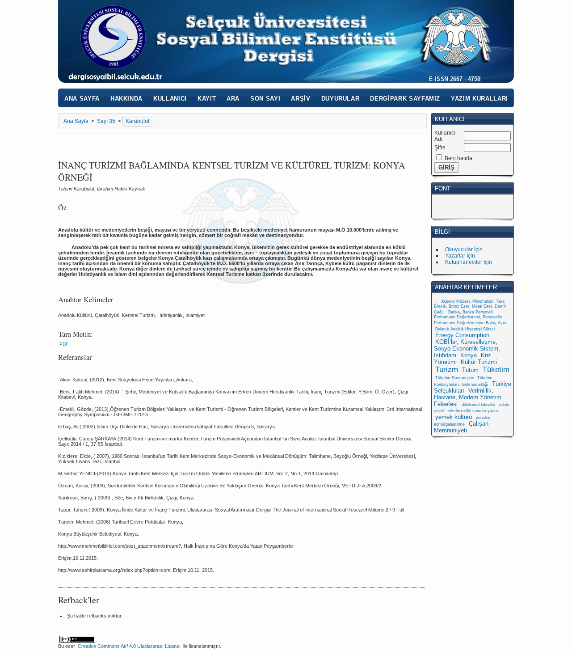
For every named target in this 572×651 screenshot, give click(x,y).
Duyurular (340, 98)
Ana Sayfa (82, 98)
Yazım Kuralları (479, 98)
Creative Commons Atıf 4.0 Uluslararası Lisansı (129, 646)
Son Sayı (265, 98)
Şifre (440, 147)
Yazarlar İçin (460, 256)
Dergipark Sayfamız (405, 98)
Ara (233, 98)
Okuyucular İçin (464, 249)
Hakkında (126, 98)
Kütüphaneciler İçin (468, 262)
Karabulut (137, 121)
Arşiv (300, 98)
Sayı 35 (106, 121)
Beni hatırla (458, 158)
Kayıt (207, 98)
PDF (63, 344)
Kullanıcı (170, 98)
